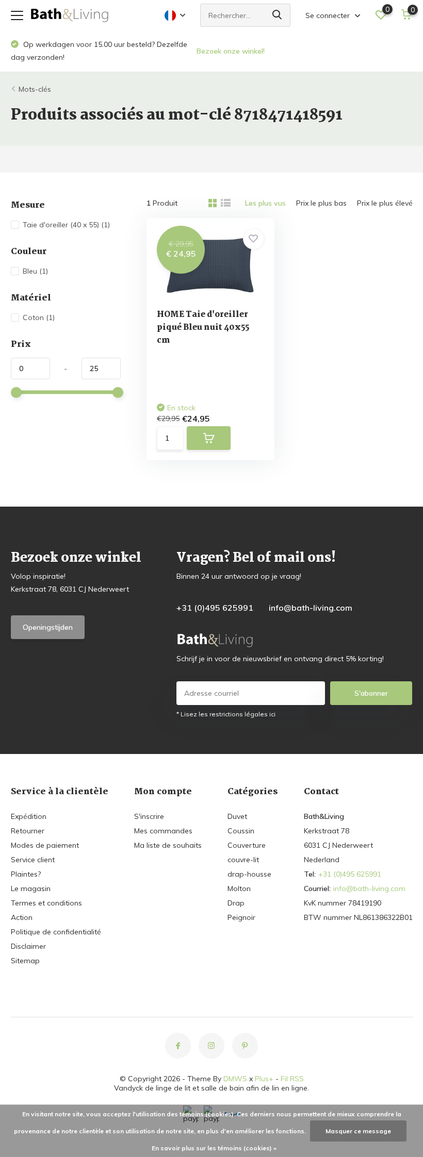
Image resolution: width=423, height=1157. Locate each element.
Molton (239, 888)
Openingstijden (48, 627)
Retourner (27, 830)
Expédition (28, 816)
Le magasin (31, 888)
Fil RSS (292, 1078)
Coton (39, 317)
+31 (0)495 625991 (214, 607)
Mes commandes (163, 830)
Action (21, 917)
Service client (33, 859)
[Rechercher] (277, 15)
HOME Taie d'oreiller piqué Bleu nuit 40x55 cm (203, 327)
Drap (236, 903)
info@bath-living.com (310, 607)
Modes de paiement (45, 845)
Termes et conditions (46, 903)
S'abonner (371, 693)
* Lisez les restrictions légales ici (225, 714)
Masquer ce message (358, 1131)
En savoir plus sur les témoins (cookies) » (214, 1148)
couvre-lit (243, 859)
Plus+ (264, 1078)
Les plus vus (265, 203)
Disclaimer (28, 946)
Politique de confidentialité (56, 931)
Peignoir (241, 917)
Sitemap (25, 960)
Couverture (246, 845)
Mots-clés (35, 89)
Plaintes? (26, 874)
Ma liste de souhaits (168, 845)
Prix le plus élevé (385, 203)
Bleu (35, 271)
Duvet (237, 816)
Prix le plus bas (321, 203)
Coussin (240, 830)
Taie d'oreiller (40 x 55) (66, 224)
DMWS (235, 1078)
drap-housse (249, 874)
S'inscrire (149, 816)
